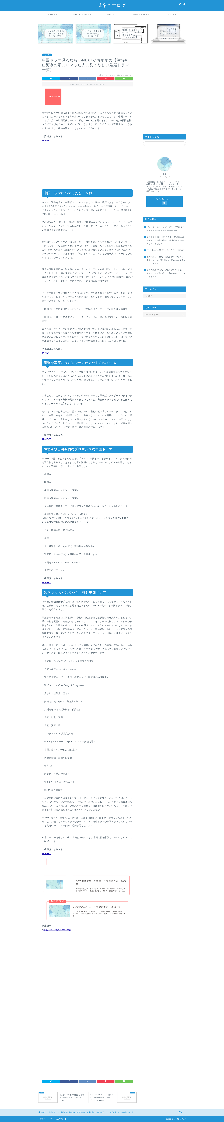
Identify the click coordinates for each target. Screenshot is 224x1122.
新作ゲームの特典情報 (82, 14)
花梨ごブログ (112, 5)
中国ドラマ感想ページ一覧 (57, 929)
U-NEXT (46, 140)
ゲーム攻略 (52, 14)
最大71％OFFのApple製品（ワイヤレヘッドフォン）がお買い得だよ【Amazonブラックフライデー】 (166, 260)
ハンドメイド (171, 14)
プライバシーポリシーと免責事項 (52, 1119)
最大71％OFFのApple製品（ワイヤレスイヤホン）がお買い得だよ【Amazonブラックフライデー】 (166, 273)
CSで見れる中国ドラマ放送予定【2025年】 (166, 250)
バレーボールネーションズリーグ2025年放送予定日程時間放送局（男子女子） (165, 229)
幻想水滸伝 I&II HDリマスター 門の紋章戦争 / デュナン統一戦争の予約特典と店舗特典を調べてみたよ (165, 240)
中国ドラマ (112, 14)
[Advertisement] (87, 100)
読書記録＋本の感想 (141, 14)
